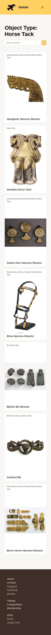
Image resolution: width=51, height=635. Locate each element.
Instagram (12, 586)
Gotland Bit (14, 477)
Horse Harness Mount (27, 55)
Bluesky (11, 594)
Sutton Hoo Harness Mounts (24, 263)
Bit (8, 345)
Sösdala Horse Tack (19, 189)
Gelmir (24, 7)
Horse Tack (11, 128)
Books (10, 619)
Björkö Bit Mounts (18, 406)
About (10, 579)
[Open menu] (42, 7)
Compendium (14, 604)
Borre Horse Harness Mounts (25, 550)
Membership (14, 608)
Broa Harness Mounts (20, 336)
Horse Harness (12, 55)
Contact (11, 582)
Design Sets (13, 622)
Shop (10, 615)
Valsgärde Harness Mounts (23, 119)
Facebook (12, 590)
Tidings (11, 600)
